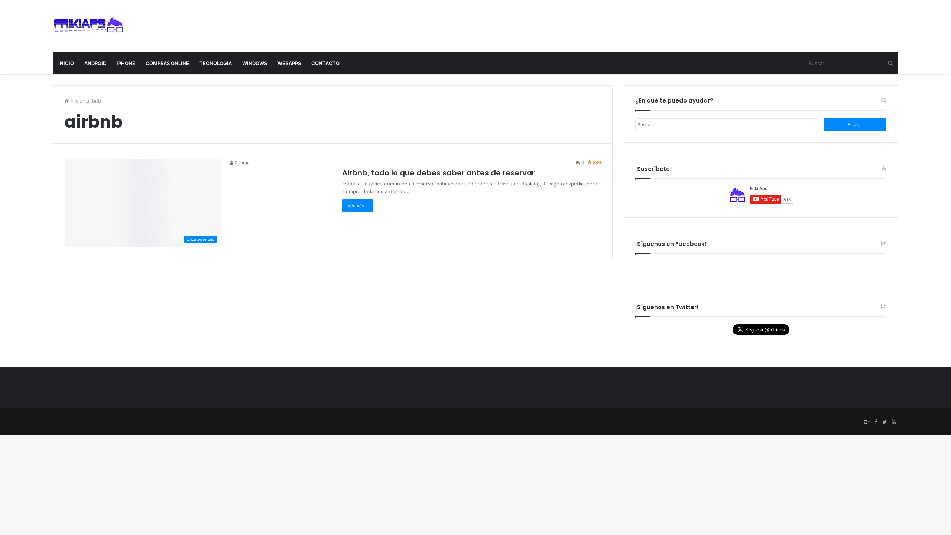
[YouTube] (893, 422)
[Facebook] (875, 422)
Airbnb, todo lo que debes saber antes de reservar (438, 173)
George (241, 162)
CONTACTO (325, 63)
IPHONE (126, 63)
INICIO (66, 63)
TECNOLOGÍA (215, 63)
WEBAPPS (289, 63)
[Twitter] (884, 422)
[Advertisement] (762, 24)
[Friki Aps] (88, 26)
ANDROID (95, 63)
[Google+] (866, 422)
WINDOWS (254, 63)
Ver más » (357, 205)
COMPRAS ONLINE (167, 63)
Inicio (75, 101)
